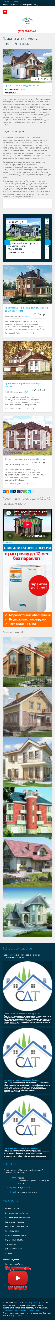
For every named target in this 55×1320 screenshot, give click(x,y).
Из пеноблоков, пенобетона (17, 1217)
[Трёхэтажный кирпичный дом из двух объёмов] (27, 360)
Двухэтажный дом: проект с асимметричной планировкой (23, 246)
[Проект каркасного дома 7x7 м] (27, 66)
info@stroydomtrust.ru (27, 1192)
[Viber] (22, 491)
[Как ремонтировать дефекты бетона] (27, 1053)
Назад (7, 242)
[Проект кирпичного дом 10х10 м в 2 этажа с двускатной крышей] (27, 712)
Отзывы (8, 1253)
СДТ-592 (28, 316)
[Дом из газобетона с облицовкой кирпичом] (27, 912)
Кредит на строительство (16, 1226)
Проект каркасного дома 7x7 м (21, 85)
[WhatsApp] (25, 491)
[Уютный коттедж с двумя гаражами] (27, 812)
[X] (14, 491)
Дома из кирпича (12, 1208)
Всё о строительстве (17, 948)
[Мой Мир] (11, 491)
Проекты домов (12, 1231)
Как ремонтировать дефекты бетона (21, 1080)
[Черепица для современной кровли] (27, 1120)
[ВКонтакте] (4, 491)
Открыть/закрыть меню (5, 12)
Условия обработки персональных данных (21, 1310)
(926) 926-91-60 (24, 1187)
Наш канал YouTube (14, 1264)
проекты (20, 1222)
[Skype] (29, 491)
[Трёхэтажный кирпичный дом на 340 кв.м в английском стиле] (27, 284)
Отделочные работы (14, 1240)
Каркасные (10, 1222)
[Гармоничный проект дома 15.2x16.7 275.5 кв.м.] (27, 662)
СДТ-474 (28, 392)
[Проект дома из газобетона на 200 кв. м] (27, 435)
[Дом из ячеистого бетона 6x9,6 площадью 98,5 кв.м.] (27, 762)
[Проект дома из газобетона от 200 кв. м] (27, 862)
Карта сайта (16, 1315)
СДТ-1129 (30, 464)
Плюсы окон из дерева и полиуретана (22, 1013)
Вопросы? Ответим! (13, 1249)
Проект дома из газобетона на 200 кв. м (25, 459)
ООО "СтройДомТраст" (34, 1302)
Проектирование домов (15, 1235)
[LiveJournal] (18, 491)
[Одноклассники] (7, 491)
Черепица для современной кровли (21, 1148)
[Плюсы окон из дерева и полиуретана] (27, 986)
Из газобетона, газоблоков (16, 1213)
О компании (10, 1244)
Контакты (9, 1164)
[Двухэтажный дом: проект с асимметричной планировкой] (23, 229)
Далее (48, 242)
